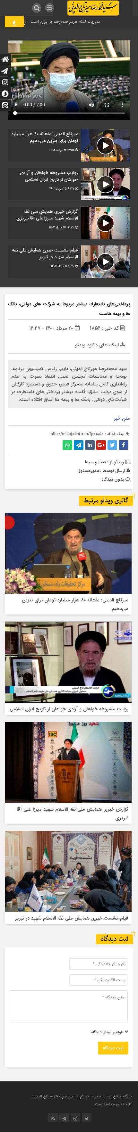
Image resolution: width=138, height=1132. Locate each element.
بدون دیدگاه (112, 479)
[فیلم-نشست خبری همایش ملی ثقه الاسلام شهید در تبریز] (69, 261)
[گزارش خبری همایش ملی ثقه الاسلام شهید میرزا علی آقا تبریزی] (69, 223)
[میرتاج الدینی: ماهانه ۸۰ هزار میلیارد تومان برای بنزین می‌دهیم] (69, 145)
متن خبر (122, 418)
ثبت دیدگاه (113, 1048)
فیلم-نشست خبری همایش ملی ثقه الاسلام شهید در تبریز (71, 918)
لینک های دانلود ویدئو (97, 345)
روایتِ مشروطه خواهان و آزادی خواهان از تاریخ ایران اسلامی (69, 709)
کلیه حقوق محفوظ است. (113, 1104)
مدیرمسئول (88, 470)
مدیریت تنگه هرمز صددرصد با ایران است (75, 21)
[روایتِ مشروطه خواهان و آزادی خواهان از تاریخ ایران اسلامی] (69, 184)
